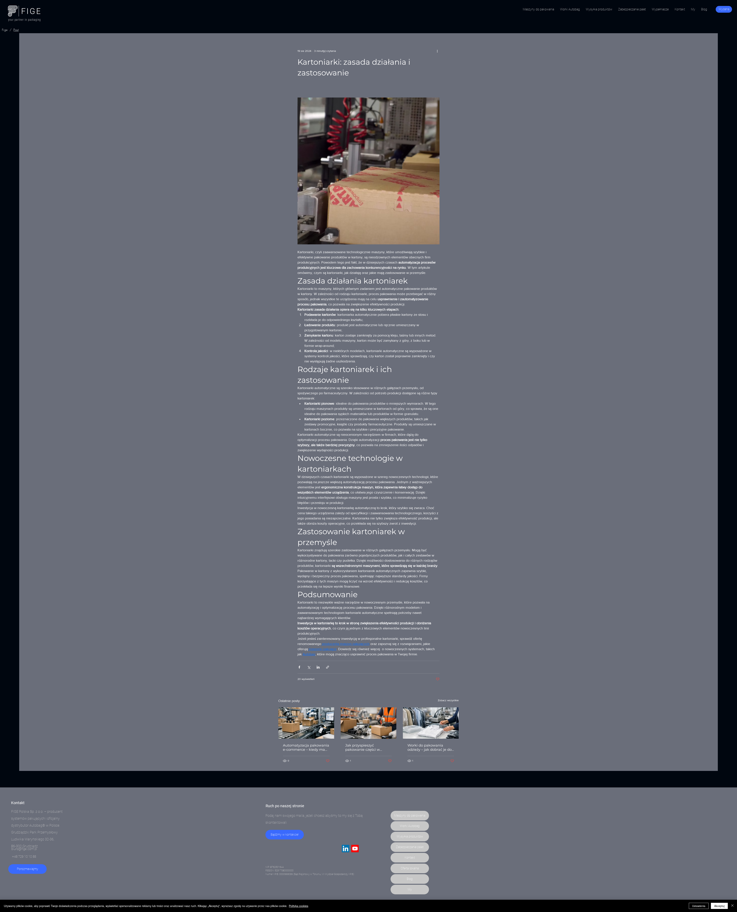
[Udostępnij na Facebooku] (299, 667)
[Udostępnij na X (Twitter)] (309, 667)
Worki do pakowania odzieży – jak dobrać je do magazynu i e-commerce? (430, 747)
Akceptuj (719, 906)
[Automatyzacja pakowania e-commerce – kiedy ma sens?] (306, 723)
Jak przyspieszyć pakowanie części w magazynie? (362, 747)
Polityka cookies (298, 906)
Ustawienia (698, 906)
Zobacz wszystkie (448, 700)
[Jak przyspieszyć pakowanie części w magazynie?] (369, 723)
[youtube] (355, 848)
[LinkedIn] (345, 848)
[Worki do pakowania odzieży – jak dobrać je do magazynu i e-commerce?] (431, 723)
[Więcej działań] (437, 51)
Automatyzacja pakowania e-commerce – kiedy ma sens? (306, 747)
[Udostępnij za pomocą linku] (327, 667)
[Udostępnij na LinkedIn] (318, 667)
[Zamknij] (732, 906)
